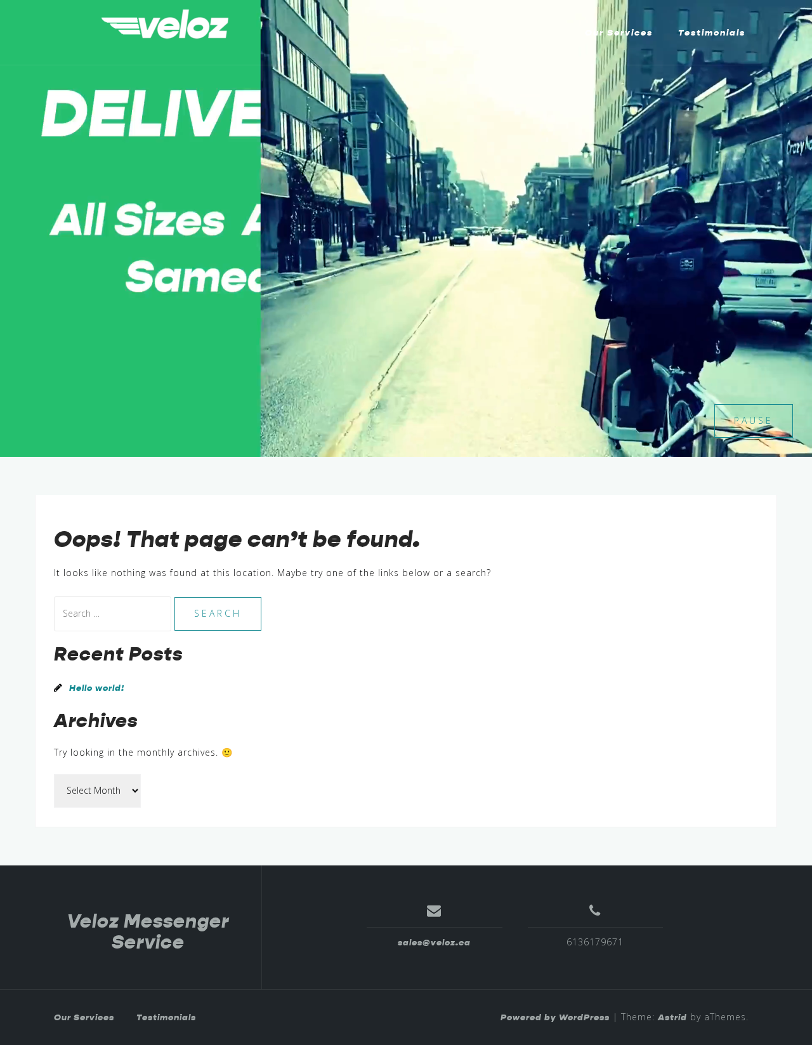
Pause (753, 420)
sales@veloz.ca (434, 942)
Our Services (619, 32)
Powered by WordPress (555, 1017)
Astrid (672, 1017)
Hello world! (96, 687)
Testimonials (711, 32)
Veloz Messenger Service (148, 931)
